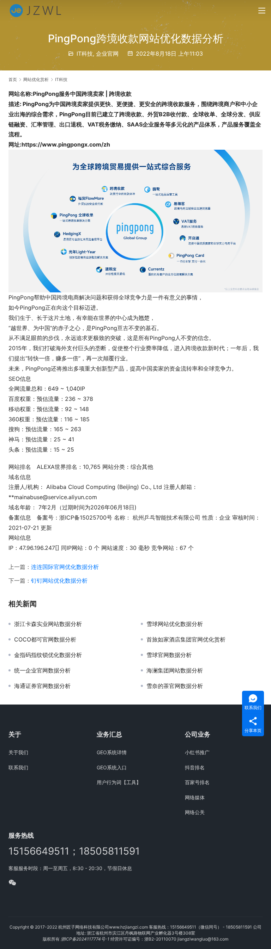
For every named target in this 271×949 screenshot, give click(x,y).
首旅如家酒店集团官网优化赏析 (185, 639)
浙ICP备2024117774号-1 (85, 939)
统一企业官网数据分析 (42, 670)
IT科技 (85, 53)
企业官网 (107, 53)
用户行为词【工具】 (119, 782)
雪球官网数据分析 (169, 655)
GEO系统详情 (112, 752)
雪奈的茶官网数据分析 (174, 686)
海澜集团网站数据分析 (174, 670)
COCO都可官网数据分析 (45, 639)
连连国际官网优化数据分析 (65, 566)
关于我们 (18, 752)
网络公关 (195, 812)
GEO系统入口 (112, 767)
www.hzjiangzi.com (128, 927)
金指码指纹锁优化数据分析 (48, 655)
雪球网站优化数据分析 (174, 624)
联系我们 (18, 767)
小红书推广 (197, 752)
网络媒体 (195, 797)
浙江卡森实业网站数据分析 (48, 624)
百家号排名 (197, 782)
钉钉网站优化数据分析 (59, 580)
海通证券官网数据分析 (42, 686)
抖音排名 (195, 767)
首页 (12, 79)
